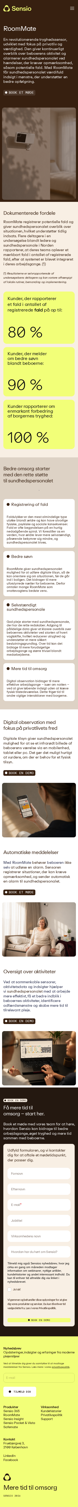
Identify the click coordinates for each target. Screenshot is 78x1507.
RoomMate (11, 1415)
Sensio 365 (11, 1411)
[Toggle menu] (72, 8)
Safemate (10, 1427)
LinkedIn (9, 1456)
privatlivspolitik (60, 1366)
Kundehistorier (51, 1411)
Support (47, 1419)
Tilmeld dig (22, 1391)
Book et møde (21, 92)
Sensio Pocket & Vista (19, 1423)
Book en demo (21, 773)
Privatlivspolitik (47, 1308)
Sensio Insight (13, 1419)
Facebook (10, 1460)
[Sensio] (17, 8)
